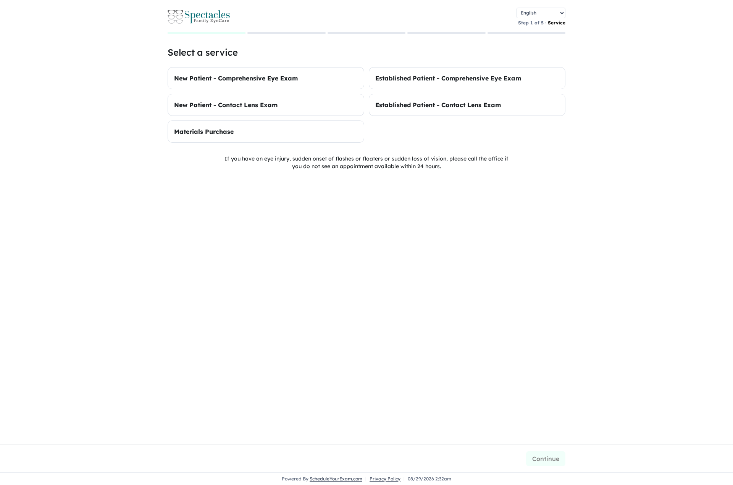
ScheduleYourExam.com (336, 479)
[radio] (266, 78)
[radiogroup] (366, 105)
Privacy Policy (385, 479)
